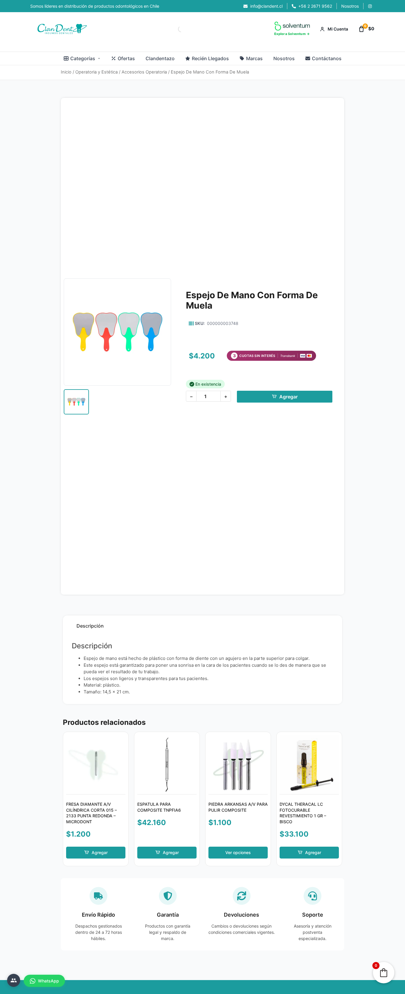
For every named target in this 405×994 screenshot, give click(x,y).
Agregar (288, 397)
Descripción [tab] (90, 626)
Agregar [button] (100, 852)
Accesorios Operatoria (144, 72)
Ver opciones (238, 852)
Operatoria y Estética (96, 72)
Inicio (66, 72)
